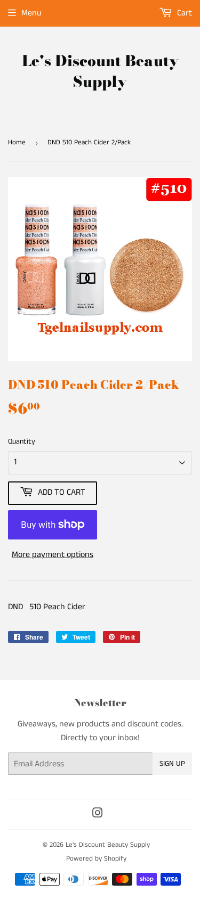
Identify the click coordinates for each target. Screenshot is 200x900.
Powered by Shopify (96, 859)
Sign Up (172, 763)
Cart (183, 13)
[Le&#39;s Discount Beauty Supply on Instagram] (97, 814)
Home (17, 142)
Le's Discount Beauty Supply (100, 71)
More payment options (52, 555)
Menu (31, 13)
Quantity (21, 441)
